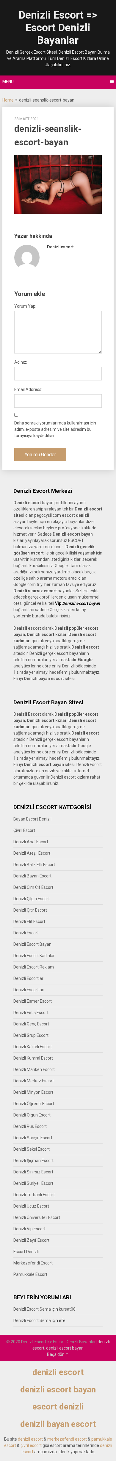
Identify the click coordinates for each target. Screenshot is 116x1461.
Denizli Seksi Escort (31, 1149)
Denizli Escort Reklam (33, 967)
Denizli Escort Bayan (32, 944)
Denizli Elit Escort (29, 921)
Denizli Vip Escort (29, 1228)
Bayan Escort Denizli (32, 819)
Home (8, 100)
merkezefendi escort (67, 1439)
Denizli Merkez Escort (33, 1080)
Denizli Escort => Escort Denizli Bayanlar (58, 27)
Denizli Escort (89, 764)
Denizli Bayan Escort (32, 876)
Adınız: (20, 362)
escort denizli (75, 515)
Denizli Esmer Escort (32, 1001)
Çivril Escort (24, 830)
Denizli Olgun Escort (32, 1115)
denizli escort (58, 1372)
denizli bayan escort (58, 1424)
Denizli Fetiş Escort (30, 1012)
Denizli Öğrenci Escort (33, 1103)
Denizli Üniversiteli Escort (36, 1217)
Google (84, 745)
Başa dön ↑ (58, 1354)
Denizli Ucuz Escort (31, 1206)
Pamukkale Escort (30, 1274)
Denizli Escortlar (28, 978)
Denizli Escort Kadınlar (34, 955)
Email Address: (28, 389)
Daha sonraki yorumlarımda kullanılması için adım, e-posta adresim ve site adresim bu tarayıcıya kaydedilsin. (55, 429)
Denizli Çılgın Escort (31, 898)
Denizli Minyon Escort (33, 1092)
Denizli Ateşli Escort (31, 853)
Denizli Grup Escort (30, 1035)
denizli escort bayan (65, 1348)
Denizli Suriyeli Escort (33, 1183)
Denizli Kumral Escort (33, 1058)
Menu (8, 81)
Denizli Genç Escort (31, 1024)
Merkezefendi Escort (33, 1263)
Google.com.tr (26, 584)
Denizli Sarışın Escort (32, 1137)
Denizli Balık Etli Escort (34, 864)
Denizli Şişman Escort (33, 1160)
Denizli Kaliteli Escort (32, 1046)
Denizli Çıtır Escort (30, 910)
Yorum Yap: (25, 306)
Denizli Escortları (28, 989)
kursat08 (67, 1309)
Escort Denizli (26, 1251)
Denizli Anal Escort (30, 841)
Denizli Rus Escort (30, 1126)
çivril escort (31, 1445)
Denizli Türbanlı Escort (34, 1194)
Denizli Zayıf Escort (31, 1240)
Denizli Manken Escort (34, 1069)
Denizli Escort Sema (32, 1309)
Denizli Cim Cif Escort (33, 887)
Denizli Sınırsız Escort (33, 1172)
